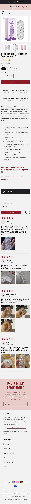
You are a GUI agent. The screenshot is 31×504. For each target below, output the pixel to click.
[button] (3, 7)
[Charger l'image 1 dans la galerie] (7, 47)
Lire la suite (4, 179)
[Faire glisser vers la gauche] (2, 48)
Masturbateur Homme (9, 12)
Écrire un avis (11, 212)
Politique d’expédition (12, 496)
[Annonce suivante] (28, 2)
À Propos (6, 444)
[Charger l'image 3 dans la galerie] (23, 47)
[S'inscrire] (25, 404)
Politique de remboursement (22, 489)
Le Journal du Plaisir (9, 453)
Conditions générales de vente (11, 499)
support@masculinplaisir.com (16, 428)
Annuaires (6, 466)
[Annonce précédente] (3, 2)
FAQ (4, 457)
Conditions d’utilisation (23, 493)
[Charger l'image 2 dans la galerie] (15, 47)
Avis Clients (6, 448)
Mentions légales (24, 499)
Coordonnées (22, 496)
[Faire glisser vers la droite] (29, 48)
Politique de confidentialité (10, 493)
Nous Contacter (8, 462)
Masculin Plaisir (10, 489)
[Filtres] (24, 212)
